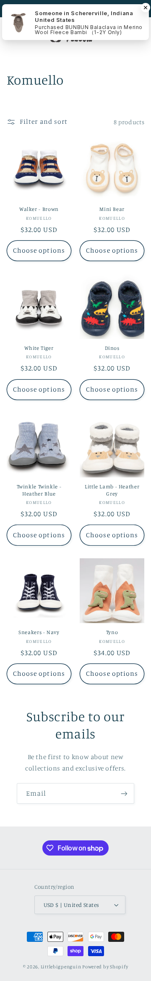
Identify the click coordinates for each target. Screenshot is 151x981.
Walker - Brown (39, 209)
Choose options (39, 250)
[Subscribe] (124, 793)
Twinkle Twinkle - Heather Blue (39, 489)
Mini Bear (112, 209)
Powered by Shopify (105, 967)
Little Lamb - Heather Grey (112, 489)
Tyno (112, 632)
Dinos (112, 348)
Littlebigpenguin (61, 967)
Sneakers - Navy (38, 632)
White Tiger (38, 348)
